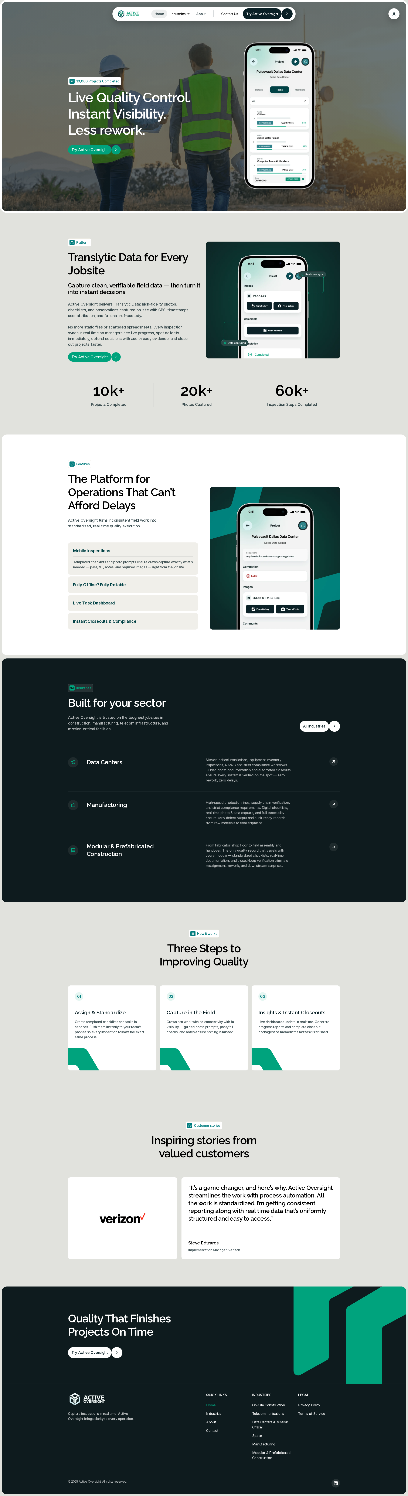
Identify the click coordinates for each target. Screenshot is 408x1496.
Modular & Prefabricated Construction (271, 1455)
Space (257, 1436)
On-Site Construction (268, 1405)
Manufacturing (263, 1444)
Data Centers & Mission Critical (270, 1424)
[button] (180, 14)
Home (159, 14)
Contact (212, 1430)
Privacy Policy (309, 1405)
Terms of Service (311, 1413)
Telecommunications (268, 1413)
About (200, 14)
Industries (213, 1413)
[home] (128, 14)
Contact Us (229, 14)
